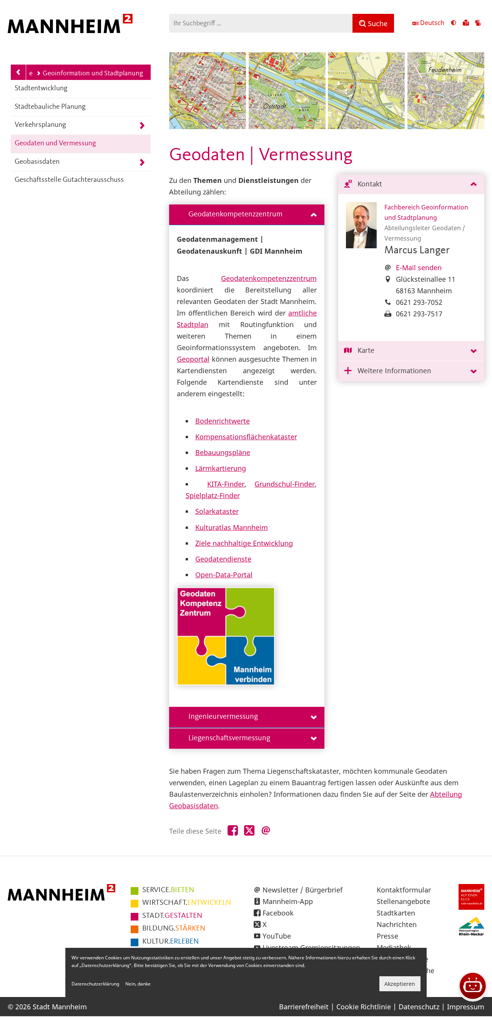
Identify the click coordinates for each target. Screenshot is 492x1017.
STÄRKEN (173, 928)
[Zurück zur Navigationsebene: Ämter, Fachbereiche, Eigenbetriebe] (18, 72)
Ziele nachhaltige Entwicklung (244, 543)
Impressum (465, 1006)
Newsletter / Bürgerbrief (302, 889)
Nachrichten (397, 924)
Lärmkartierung (220, 468)
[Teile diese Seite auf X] (249, 830)
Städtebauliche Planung (50, 107)
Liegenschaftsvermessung (229, 738)
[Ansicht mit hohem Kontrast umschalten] (453, 23)
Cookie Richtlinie (363, 1006)
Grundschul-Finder (284, 484)
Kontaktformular (404, 889)
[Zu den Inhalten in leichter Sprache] (466, 23)
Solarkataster (217, 511)
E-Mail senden (419, 267)
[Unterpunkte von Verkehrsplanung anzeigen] (142, 125)
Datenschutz (419, 1006)
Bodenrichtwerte (222, 420)
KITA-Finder (225, 484)
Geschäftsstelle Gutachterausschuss (69, 180)
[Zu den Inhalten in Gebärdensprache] (478, 23)
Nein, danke (138, 983)
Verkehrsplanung (40, 125)
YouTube (277, 936)
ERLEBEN (170, 942)
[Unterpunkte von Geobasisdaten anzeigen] (142, 162)
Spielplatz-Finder (213, 495)
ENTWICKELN (186, 903)
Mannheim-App (288, 901)
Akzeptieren (399, 983)
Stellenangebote (403, 901)
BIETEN (168, 890)
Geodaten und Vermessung (55, 143)
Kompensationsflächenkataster (246, 436)
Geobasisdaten (37, 162)
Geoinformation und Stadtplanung (93, 73)
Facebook (278, 912)
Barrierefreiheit (304, 1006)
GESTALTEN (172, 916)
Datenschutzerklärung (95, 983)
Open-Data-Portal (224, 574)
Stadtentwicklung (41, 88)
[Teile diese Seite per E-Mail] (266, 830)
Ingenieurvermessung (223, 717)
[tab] (411, 184)
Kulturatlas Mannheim (231, 527)
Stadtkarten (396, 912)
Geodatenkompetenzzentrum (235, 214)
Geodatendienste (223, 558)
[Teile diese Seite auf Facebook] (233, 830)
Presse (387, 936)
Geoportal (193, 359)
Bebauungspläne (222, 452)
